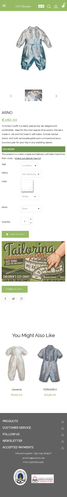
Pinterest (21, 298)
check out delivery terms (27, 158)
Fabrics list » (15, 289)
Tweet (13, 298)
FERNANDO (50, 389)
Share (5, 298)
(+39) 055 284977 (42, 453)
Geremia (17, 389)
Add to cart (15, 234)
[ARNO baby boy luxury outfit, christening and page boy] (33, 48)
